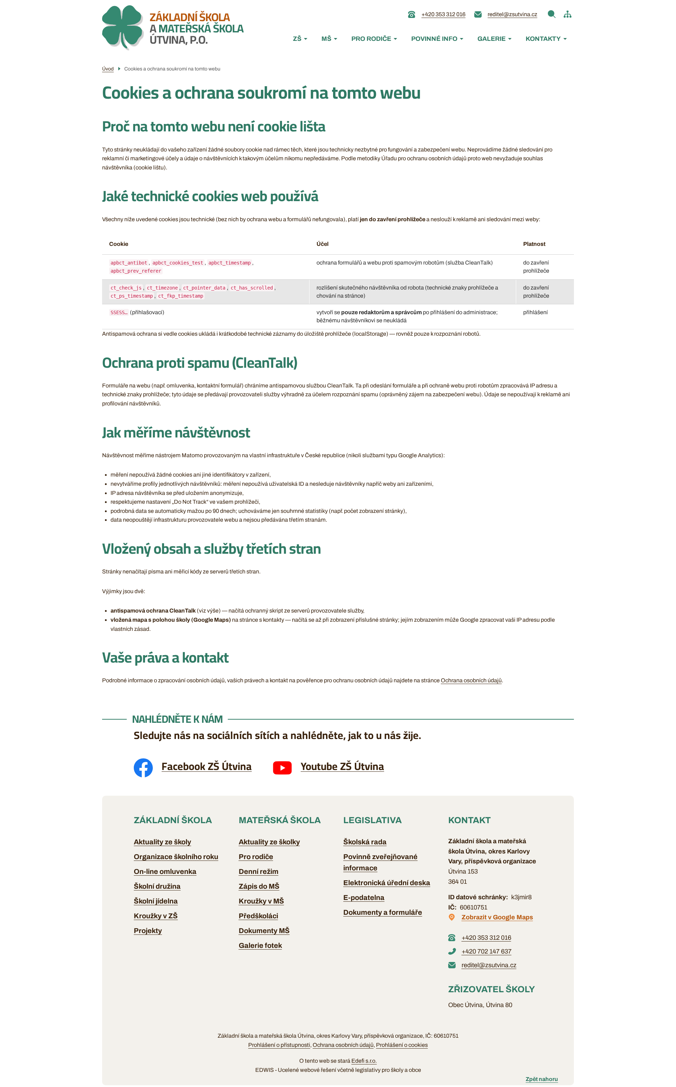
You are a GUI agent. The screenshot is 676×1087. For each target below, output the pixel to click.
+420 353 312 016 (443, 14)
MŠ (326, 38)
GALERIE (491, 38)
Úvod (108, 69)
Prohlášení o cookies (402, 1045)
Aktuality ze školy (162, 842)
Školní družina (157, 886)
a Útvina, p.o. (197, 28)
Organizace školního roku (176, 857)
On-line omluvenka (165, 871)
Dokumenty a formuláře (382, 912)
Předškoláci (258, 916)
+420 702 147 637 (487, 951)
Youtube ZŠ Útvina (342, 766)
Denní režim (258, 871)
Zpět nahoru (542, 1079)
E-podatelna (363, 897)
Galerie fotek (260, 945)
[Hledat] (551, 14)
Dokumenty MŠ (264, 930)
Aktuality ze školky (269, 842)
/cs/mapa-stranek (567, 14)
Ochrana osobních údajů (471, 680)
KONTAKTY (543, 38)
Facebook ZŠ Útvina (207, 766)
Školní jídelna (156, 901)
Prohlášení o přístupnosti (279, 1045)
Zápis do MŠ (259, 886)
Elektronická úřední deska (386, 883)
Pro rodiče (256, 857)
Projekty (148, 930)
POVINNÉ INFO (434, 38)
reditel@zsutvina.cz (512, 14)
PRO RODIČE (371, 38)
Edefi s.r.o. (364, 1061)
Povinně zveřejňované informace (380, 862)
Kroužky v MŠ (261, 901)
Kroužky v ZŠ (156, 916)
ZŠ (297, 38)
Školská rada (365, 842)
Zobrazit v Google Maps (497, 917)
